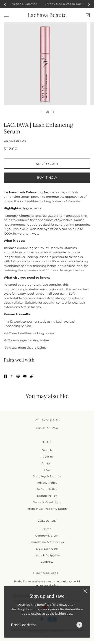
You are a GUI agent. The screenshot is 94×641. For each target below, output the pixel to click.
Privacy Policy (47, 482)
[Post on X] (12, 376)
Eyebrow (47, 561)
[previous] (5, 4)
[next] (89, 4)
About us (47, 456)
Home (47, 529)
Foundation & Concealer (47, 542)
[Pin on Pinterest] (18, 376)
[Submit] (79, 625)
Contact (47, 463)
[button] (31, 376)
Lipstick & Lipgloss (47, 555)
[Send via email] (24, 376)
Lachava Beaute (15, 140)
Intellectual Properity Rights (47, 508)
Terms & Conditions (47, 502)
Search (47, 450)
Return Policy (47, 495)
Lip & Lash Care (47, 548)
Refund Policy (47, 489)
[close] (85, 591)
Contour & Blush (47, 535)
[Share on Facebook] (5, 376)
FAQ (47, 469)
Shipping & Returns (47, 476)
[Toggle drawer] (6, 15)
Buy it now (47, 177)
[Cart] (87, 15)
